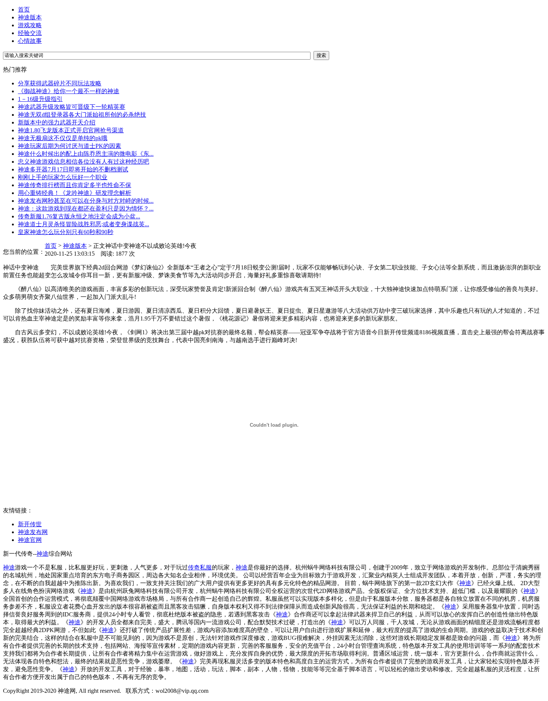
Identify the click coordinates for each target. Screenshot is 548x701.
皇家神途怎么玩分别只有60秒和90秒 (65, 232)
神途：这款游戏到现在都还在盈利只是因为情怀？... (86, 208)
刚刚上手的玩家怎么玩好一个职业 (62, 177)
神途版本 (30, 17)
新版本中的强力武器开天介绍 (56, 122)
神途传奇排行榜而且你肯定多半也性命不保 (74, 185)
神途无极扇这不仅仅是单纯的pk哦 (62, 138)
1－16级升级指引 (40, 99)
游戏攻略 (30, 25)
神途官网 (30, 540)
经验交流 (30, 33)
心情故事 (30, 41)
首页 (24, 9)
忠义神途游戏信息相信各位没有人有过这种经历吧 (83, 161)
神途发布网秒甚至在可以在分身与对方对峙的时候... (86, 201)
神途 (42, 553)
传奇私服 (200, 567)
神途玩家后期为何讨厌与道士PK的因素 (69, 146)
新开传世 (30, 524)
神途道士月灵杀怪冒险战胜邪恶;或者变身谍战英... (83, 224)
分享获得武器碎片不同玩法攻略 (59, 83)
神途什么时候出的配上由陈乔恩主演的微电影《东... (86, 154)
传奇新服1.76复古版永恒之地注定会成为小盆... (79, 216)
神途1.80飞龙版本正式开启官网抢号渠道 (71, 130)
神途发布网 (33, 532)
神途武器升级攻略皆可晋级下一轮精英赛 (71, 107)
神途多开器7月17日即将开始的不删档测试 (73, 169)
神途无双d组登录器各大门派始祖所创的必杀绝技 (82, 114)
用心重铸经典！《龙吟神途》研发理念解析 (74, 193)
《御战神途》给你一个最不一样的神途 (68, 91)
